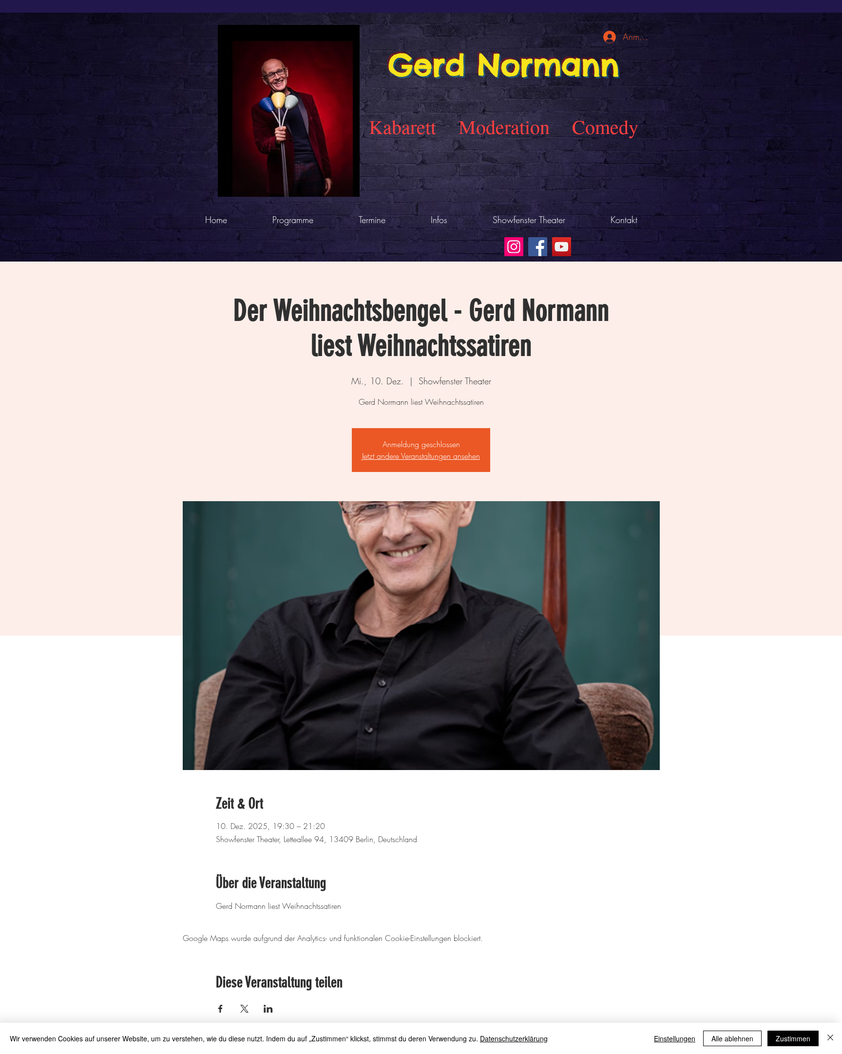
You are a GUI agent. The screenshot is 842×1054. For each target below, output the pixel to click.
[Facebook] (537, 246)
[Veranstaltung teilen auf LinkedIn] (268, 1009)
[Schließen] (830, 1038)
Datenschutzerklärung (514, 1038)
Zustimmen (793, 1038)
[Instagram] (513, 246)
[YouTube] (561, 246)
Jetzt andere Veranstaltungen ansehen (421, 456)
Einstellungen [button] (674, 1038)
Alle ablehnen (732, 1038)
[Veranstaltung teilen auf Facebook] (220, 1009)
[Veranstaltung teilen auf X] (244, 1009)
